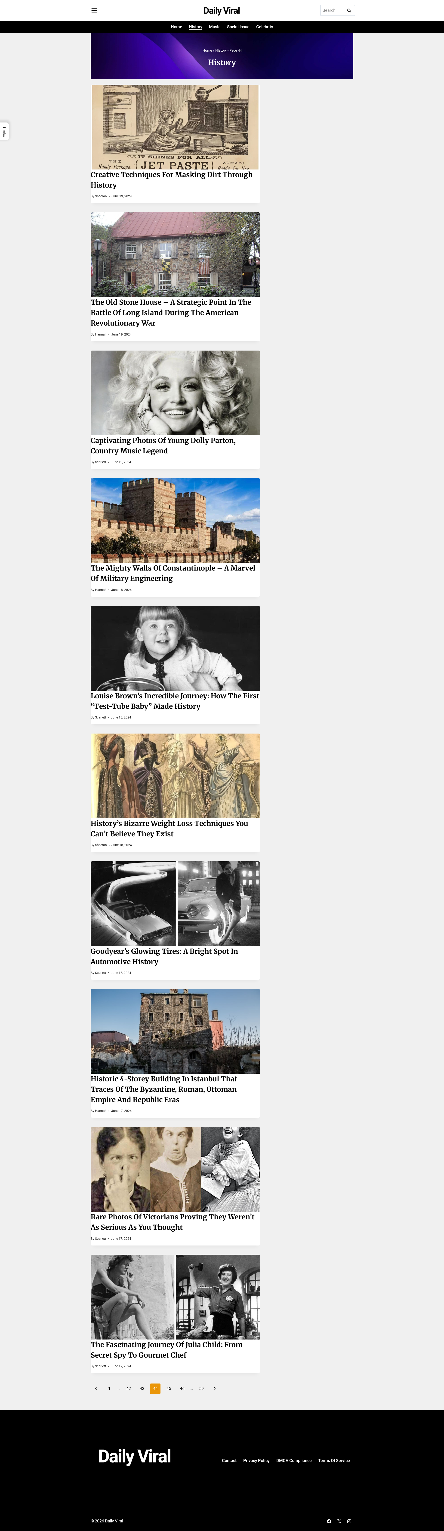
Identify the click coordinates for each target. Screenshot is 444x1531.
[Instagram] (349, 1521)
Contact (229, 1460)
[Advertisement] (313, 123)
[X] (339, 1521)
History (195, 26)
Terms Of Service (334, 1460)
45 (168, 1388)
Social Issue (238, 26)
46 (182, 1388)
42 (128, 1388)
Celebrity (264, 26)
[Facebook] (329, 1521)
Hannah (101, 334)
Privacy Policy (256, 1460)
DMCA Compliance (294, 1460)
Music (214, 26)
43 (142, 1388)
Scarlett (100, 462)
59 (201, 1388)
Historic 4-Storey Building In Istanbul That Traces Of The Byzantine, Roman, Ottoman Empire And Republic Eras (164, 1089)
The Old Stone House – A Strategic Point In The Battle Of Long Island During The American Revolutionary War (171, 312)
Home (176, 26)
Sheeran (101, 196)
